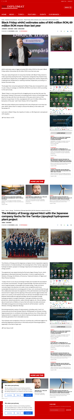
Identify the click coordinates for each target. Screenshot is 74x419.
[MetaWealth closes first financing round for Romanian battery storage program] (13, 190)
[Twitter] (61, 31)
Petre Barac (24, 31)
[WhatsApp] (64, 31)
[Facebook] (2, 1)
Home (3, 19)
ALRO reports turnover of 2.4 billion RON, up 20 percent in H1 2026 (61, 149)
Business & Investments (11, 19)
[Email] (71, 31)
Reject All (19, 413)
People (15, 28)
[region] (19, 408)
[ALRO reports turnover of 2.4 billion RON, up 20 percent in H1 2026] (37, 190)
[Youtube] (6, 1)
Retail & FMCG (21, 28)
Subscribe (68, 410)
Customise (9, 413)
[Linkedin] (4, 1)
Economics (20, 19)
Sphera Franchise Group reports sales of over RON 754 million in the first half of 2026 (61, 170)
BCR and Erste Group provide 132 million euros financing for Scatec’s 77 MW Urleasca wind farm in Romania (61, 160)
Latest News (10, 28)
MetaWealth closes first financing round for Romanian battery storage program (60, 138)
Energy (52, 136)
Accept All (28, 413)
